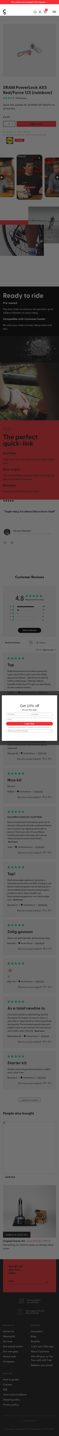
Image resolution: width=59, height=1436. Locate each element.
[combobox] (29, 730)
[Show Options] (51, 730)
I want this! (29, 724)
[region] (29, 2)
